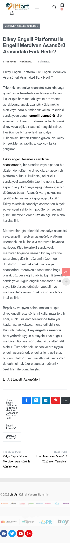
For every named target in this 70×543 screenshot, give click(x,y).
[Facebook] (3, 533)
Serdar (11, 61)
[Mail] (65, 400)
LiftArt (14, 494)
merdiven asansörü (11, 437)
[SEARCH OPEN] (54, 7)
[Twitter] (12, 533)
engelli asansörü (42, 115)
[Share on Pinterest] (55, 400)
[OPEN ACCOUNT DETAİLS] (12, 13)
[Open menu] (37, 6)
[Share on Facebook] (26, 400)
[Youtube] (20, 533)
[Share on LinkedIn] (46, 400)
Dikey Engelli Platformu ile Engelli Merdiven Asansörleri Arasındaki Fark (12, 409)
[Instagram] (28, 533)
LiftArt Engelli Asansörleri (21, 379)
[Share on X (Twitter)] (36, 400)
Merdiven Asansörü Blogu (21, 25)
